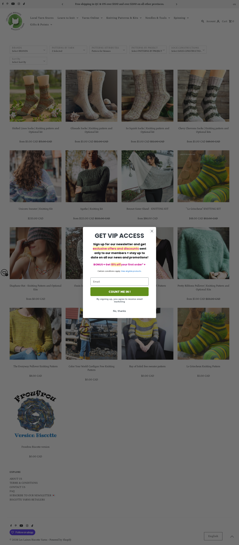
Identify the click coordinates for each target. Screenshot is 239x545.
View (123, 271)
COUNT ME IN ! (119, 291)
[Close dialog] (152, 231)
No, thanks (119, 311)
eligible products (133, 271)
